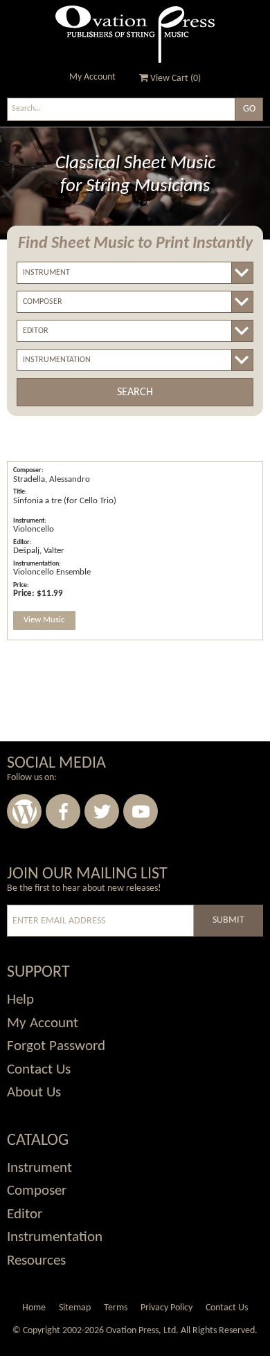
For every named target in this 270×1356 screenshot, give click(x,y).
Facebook (63, 811)
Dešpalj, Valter (38, 550)
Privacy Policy (166, 1308)
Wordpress (24, 811)
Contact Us (39, 1070)
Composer (36, 1191)
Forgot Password (56, 1046)
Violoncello (33, 529)
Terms (115, 1308)
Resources (36, 1261)
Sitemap (75, 1308)
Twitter (101, 811)
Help (20, 1000)
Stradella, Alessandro (51, 479)
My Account (92, 77)
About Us (34, 1092)
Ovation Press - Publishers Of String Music (135, 34)
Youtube (140, 811)
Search (135, 392)
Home (34, 1308)
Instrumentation (54, 1237)
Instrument (39, 1168)
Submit (228, 920)
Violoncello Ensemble (52, 572)
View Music (44, 619)
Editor (24, 1214)
